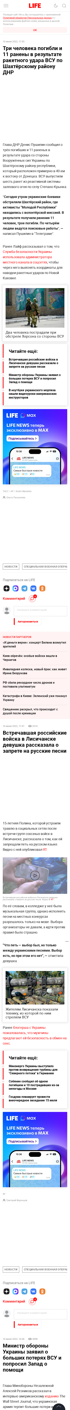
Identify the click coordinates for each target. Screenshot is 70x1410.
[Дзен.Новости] (6, 588)
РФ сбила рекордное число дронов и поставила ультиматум (29, 684)
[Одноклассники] (42, 588)
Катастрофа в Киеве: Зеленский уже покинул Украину (35, 698)
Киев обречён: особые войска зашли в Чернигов (30, 658)
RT (45, 849)
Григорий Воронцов (16, 1200)
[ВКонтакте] (33, 588)
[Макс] (15, 588)
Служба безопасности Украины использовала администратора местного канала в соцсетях (27, 256)
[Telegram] (24, 588)
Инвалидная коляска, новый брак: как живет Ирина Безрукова (35, 671)
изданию (52, 1396)
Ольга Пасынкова (15, 497)
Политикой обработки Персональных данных (27, 17)
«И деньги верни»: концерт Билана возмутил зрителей (34, 644)
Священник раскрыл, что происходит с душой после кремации (30, 711)
